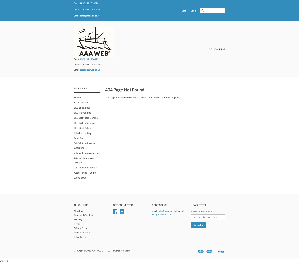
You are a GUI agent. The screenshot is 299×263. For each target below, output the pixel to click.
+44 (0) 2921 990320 (88, 3)
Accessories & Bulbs (85, 172)
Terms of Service (82, 232)
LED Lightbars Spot (84, 122)
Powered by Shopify (121, 250)
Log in (194, 10)
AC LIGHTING (217, 49)
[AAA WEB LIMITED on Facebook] (115, 212)
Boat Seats (79, 138)
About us (78, 211)
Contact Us (80, 177)
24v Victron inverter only (87, 152)
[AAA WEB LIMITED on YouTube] (122, 212)
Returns (77, 224)
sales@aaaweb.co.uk (90, 15)
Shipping (78, 219)
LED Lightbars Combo (86, 117)
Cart (183, 10)
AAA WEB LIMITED (101, 250)
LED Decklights (82, 127)
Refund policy (80, 237)
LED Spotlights (82, 107)
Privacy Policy (80, 228)
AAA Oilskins (81, 102)
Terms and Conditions (84, 215)
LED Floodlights (82, 112)
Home (77, 97)
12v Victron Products (85, 167)
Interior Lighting (82, 133)
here (155, 97)
